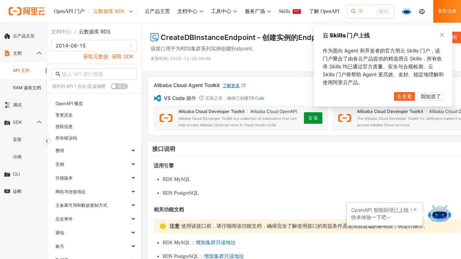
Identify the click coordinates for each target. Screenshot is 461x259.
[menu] (23, 113)
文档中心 (61, 31)
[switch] (119, 86)
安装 (17, 139)
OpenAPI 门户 (69, 11)
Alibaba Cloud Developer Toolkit (211, 111)
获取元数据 (95, 56)
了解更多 (231, 85)
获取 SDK (123, 56)
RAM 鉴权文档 (27, 87)
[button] (415, 209)
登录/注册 (447, 11)
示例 (17, 156)
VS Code (256, 98)
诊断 (17, 191)
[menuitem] (23, 36)
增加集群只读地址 (216, 242)
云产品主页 (24, 35)
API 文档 (21, 70)
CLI (16, 174)
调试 (17, 105)
